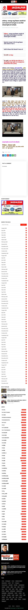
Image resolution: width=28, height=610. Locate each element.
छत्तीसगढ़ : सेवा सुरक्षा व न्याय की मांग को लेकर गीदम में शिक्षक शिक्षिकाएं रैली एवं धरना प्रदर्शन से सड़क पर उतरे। (16, 395)
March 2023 (14, 321)
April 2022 (14, 346)
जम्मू (13, 491)
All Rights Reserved (19, 608)
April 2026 (14, 237)
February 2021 (14, 378)
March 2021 (14, 376)
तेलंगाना (13, 503)
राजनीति (13, 529)
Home (3, 17)
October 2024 (14, 278)
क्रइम (13, 455)
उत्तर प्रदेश (13, 435)
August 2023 (14, 310)
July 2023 (14, 312)
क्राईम (13, 460)
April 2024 (14, 292)
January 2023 (14, 326)
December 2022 (14, 328)
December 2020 (14, 383)
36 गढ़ (13, 409)
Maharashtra (13, 420)
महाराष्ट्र (13, 526)
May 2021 (14, 371)
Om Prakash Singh (6, 27)
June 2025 (14, 260)
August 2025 (14, 255)
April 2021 (14, 374)
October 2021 (14, 360)
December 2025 (14, 246)
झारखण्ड (13, 501)
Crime (13, 414)
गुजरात (13, 463)
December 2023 (14, 301)
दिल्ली (13, 506)
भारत (13, 519)
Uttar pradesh (13, 430)
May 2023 (14, 317)
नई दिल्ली (13, 508)
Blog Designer (13, 608)
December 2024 (14, 273)
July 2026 (14, 230)
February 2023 (14, 324)
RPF (13, 425)
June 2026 (14, 232)
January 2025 (14, 271)
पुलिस (13, 514)
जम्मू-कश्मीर (13, 496)
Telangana (13, 427)
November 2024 (14, 276)
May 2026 (14, 235)
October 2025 (14, 251)
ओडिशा (13, 445)
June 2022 (14, 342)
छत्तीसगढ (13, 470)
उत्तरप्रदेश (13, 440)
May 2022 (14, 344)
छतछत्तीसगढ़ (13, 468)
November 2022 (14, 330)
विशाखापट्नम (13, 539)
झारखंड (13, 498)
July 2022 (14, 340)
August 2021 (14, 365)
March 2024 (14, 294)
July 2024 (14, 285)
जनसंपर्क (13, 486)
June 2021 (14, 369)
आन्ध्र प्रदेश (13, 432)
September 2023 (14, 308)
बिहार (13, 516)
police (13, 422)
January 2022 (14, 353)
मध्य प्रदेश (13, 521)
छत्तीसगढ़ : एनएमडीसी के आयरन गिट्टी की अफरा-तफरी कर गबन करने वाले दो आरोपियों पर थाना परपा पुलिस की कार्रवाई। (16, 390)
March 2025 (14, 267)
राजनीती (13, 531)
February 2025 (14, 269)
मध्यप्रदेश (13, 524)
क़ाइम (13, 447)
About (13, 606)
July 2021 (14, 367)
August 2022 (14, 337)
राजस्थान (13, 534)
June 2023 (14, 314)
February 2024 (14, 296)
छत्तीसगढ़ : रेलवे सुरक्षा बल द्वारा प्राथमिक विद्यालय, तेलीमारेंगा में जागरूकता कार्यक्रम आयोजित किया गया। (16, 401)
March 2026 (14, 239)
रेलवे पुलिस (13, 536)
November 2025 (14, 248)
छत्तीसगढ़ (6, 17)
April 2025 (14, 264)
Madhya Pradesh (13, 417)
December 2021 (14, 356)
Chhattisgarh (13, 412)
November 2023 (14, 303)
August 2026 (14, 228)
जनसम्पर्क (13, 488)
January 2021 (14, 381)
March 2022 (14, 349)
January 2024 (14, 298)
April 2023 (14, 319)
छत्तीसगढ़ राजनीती (13, 483)
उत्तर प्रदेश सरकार (13, 437)
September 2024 (14, 280)
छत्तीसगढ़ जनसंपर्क (13, 478)
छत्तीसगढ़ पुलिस (13, 481)
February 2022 (14, 351)
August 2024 (14, 283)
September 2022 (14, 335)
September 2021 (14, 362)
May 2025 (14, 262)
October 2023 (14, 305)
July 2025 (14, 257)
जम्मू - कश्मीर (13, 493)
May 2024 (14, 289)
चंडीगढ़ (13, 465)
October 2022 (14, 333)
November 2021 (14, 358)
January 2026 (14, 244)
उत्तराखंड (13, 442)
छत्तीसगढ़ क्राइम (13, 475)
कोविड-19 (13, 453)
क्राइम (6, 152)
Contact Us (18, 606)
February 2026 (14, 241)
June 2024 (14, 287)
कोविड (13, 450)
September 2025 (14, 253)
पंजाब (13, 511)
